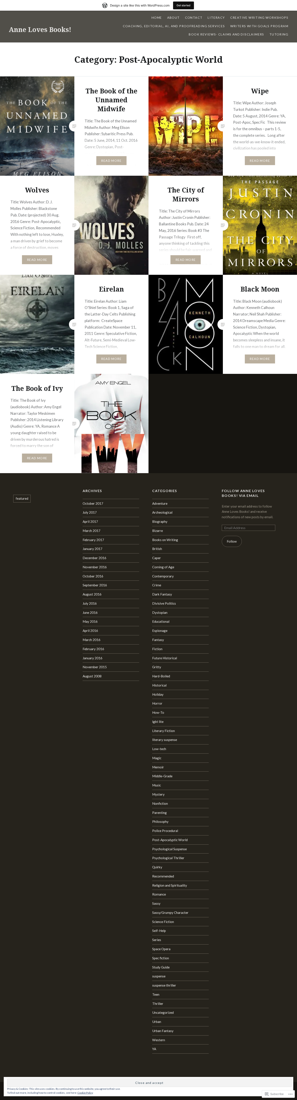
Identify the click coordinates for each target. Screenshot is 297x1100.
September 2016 (95, 585)
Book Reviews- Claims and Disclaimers (226, 34)
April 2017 (90, 521)
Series (156, 940)
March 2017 (91, 531)
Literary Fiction (163, 731)
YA (154, 1049)
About (173, 17)
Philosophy (160, 821)
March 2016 (91, 640)
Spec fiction (160, 958)
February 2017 (93, 540)
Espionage (159, 631)
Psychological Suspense (169, 849)
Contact (194, 17)
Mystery (158, 794)
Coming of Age (163, 567)
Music (156, 785)
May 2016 (90, 621)
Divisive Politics (164, 603)
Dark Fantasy (162, 594)
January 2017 (92, 549)
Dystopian (159, 612)
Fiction (157, 649)
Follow (232, 541)
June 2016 (90, 612)
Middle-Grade (162, 776)
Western (158, 1040)
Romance (159, 894)
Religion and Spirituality (169, 885)
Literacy (216, 17)
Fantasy (158, 640)
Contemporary (163, 576)
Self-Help (159, 931)
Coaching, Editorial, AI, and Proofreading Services (174, 26)
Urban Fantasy (163, 1031)
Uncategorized (163, 1012)
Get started (183, 5)
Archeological (162, 512)
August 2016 (92, 594)
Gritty (156, 667)
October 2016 (93, 576)
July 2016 (90, 603)
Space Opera (161, 949)
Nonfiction (160, 803)
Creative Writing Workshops (259, 17)
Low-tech (159, 749)
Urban (156, 1022)
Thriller (157, 1004)
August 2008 (92, 676)
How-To (158, 712)
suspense (158, 976)
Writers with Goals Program (259, 26)
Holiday (158, 694)
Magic (156, 758)
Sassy (156, 903)
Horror (157, 703)
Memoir (158, 767)
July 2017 (90, 512)
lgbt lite (158, 722)
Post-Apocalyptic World (170, 840)
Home (157, 17)
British (157, 549)
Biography (159, 521)
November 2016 (95, 567)
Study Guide (161, 967)
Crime (156, 585)
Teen (155, 994)
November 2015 (95, 667)
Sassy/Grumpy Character (170, 912)
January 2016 (92, 658)
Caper (156, 558)
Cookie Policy (85, 1092)
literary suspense (164, 740)
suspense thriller (164, 985)
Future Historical (164, 658)
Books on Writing (165, 540)
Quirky (157, 867)
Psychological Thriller (168, 858)
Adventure (159, 503)
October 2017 (93, 503)
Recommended (163, 876)
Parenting (159, 813)
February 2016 (93, 649)
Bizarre (157, 531)
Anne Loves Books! (40, 29)
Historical (159, 685)
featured (22, 498)
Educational (160, 621)
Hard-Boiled (161, 676)
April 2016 (90, 631)
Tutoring (278, 34)
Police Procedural (165, 831)
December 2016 (94, 558)
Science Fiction (163, 922)
